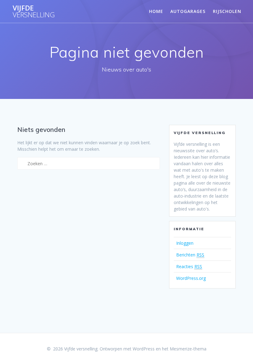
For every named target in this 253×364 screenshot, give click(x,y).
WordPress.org (191, 278)
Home (156, 11)
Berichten (190, 255)
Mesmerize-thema (188, 349)
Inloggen (184, 243)
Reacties (189, 266)
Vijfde (34, 11)
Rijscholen (227, 11)
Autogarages (187, 11)
